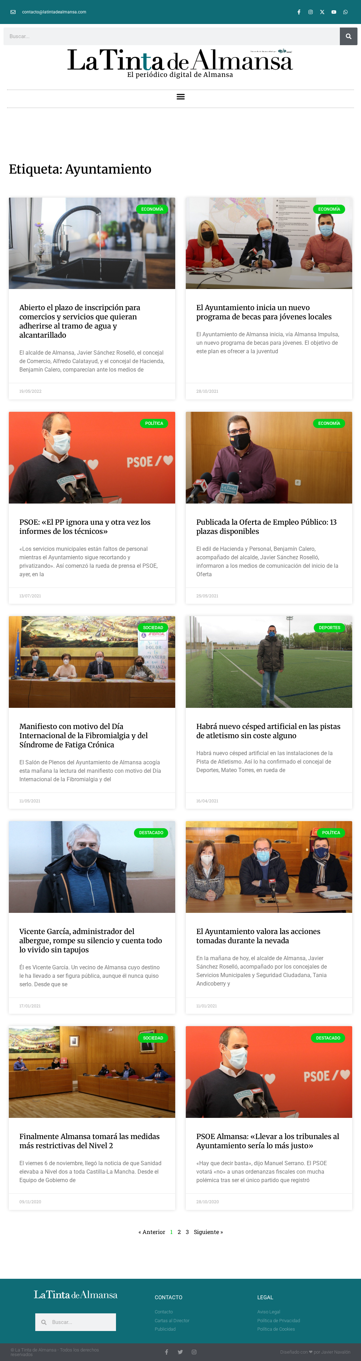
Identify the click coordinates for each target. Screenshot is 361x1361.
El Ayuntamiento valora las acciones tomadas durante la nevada (258, 936)
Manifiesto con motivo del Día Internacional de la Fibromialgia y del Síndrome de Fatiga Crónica (83, 735)
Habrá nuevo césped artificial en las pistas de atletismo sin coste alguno (268, 731)
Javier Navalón (335, 1352)
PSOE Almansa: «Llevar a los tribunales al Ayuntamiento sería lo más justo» (267, 1141)
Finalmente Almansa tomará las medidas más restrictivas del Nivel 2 (89, 1141)
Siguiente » (208, 1231)
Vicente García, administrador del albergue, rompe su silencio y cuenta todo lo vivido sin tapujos (90, 940)
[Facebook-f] (299, 12)
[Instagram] (311, 12)
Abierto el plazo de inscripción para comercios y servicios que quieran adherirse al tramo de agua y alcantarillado (79, 321)
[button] (180, 96)
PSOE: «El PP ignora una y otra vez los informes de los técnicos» (85, 527)
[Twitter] (180, 1352)
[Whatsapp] (345, 12)
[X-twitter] (322, 12)
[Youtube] (334, 12)
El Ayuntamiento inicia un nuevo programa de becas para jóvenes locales (264, 312)
